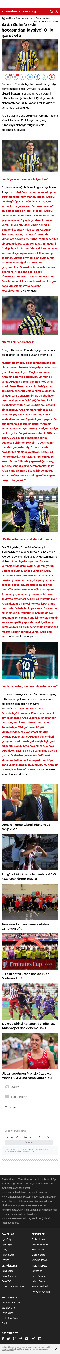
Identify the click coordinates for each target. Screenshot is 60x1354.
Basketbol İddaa (40, 1244)
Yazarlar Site (8, 1308)
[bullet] (30, 1137)
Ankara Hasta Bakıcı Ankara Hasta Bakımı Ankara (26, 18)
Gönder (29, 1142)
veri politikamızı (41, 1349)
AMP (4, 1323)
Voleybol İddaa (39, 1260)
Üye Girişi (7, 1239)
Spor (4, 20)
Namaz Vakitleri (40, 1286)
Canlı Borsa (8, 1271)
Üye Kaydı (7, 1244)
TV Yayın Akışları (41, 1292)
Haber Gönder (39, 1281)
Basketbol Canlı (10, 1318)
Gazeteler (37, 1271)
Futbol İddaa (38, 1239)
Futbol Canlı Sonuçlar (13, 1286)
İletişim (5, 1260)
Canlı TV (6, 1281)
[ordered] (25, 1137)
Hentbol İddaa (39, 1250)
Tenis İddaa (7, 1313)
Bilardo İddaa (38, 1255)
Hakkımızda (8, 1255)
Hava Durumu (39, 1276)
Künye (5, 1250)
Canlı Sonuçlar (9, 1276)
